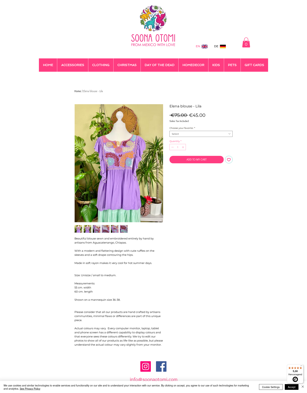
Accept (291, 387)
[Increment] (183, 147)
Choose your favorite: (182, 128)
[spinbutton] (177, 147)
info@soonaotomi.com (153, 379)
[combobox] (201, 134)
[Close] (303, 387)
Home (77, 91)
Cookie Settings (271, 387)
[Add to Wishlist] (229, 159)
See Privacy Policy (30, 388)
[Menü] (301, 366)
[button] (246, 42)
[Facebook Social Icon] (161, 366)
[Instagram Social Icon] (145, 366)
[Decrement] (172, 147)
